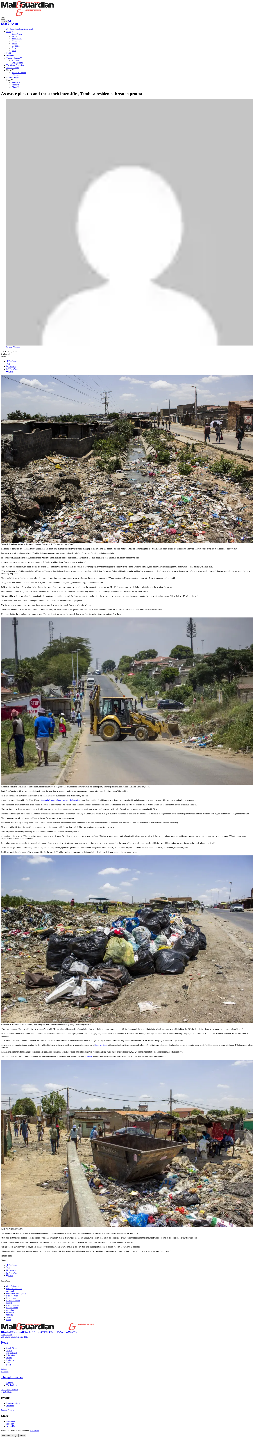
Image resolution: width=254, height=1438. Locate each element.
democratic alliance (14, 1288)
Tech (8, 1362)
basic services (100, 1045)
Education (10, 1355)
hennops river (12, 1296)
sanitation (10, 1312)
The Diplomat (12, 1385)
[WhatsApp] (15, 24)
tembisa (9, 1315)
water (8, 1319)
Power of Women (13, 1403)
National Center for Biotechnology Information (60, 800)
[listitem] (6, 1332)
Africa (9, 1350)
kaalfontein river (13, 1300)
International (11, 1353)
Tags (3, 1334)
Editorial (9, 1383)
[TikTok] (11, 24)
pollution (10, 1310)
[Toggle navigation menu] (3, 18)
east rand (10, 1291)
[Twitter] (13, 24)
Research (10, 1424)
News (4, 1342)
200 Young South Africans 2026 (14, 1337)
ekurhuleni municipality (16, 1293)
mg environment (13, 1305)
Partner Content (7, 1410)
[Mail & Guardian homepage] (127, 9)
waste (8, 1317)
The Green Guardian (9, 1390)
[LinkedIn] (6, 24)
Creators (8, 1334)
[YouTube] (17, 24)
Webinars (10, 1406)
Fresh (89, 1056)
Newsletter (10, 1421)
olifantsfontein (12, 1308)
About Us (10, 1426)
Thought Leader (12, 1377)
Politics (4, 1369)
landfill (9, 1303)
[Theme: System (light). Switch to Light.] (4, 21)
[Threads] (8, 24)
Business (4, 1372)
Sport (8, 1365)
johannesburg (12, 1298)
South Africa (11, 1348)
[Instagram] (4, 24)
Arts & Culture (7, 1392)
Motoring (10, 1360)
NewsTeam (34, 1431)
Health (9, 1358)
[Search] (9, 21)
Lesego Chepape (13, 347)
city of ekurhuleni (13, 1286)
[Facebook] (2, 24)
